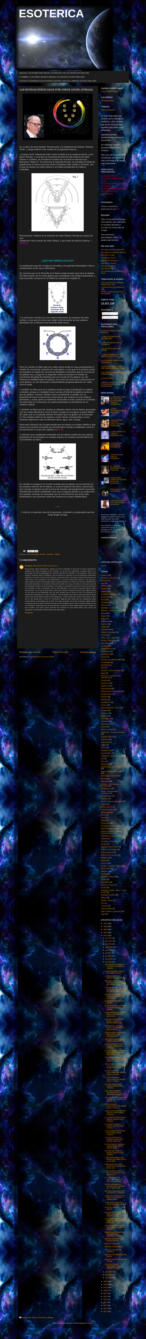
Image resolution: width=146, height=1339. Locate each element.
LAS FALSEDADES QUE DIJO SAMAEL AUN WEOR (117, 502)
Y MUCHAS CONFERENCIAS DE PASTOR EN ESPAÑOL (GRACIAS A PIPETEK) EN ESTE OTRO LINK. (58, 81)
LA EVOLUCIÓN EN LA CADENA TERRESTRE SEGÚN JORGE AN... (114, 1139)
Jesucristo (104, 739)
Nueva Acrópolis (33, 554)
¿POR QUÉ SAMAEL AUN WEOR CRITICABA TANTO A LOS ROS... (115, 1159)
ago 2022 (109, 950)
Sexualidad (105, 882)
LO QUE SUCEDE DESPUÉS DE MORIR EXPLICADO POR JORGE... (115, 1052)
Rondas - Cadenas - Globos (50, 554)
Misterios (104, 799)
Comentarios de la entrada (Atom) (42, 657)
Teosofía (104, 906)
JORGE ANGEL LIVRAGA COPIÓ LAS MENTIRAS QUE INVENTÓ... (114, 1027)
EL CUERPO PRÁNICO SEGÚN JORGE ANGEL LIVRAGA (114, 1126)
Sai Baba (104, 874)
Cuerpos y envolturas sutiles (111, 659)
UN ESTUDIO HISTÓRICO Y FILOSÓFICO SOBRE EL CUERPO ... (115, 966)
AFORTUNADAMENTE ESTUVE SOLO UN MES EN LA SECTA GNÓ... (114, 1186)
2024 (105, 929)
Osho (103, 818)
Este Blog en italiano (108, 266)
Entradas (107, 313)
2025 (105, 926)
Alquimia (104, 580)
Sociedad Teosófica (108, 895)
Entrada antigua (88, 652)
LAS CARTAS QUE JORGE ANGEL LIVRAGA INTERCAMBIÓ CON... (114, 1021)
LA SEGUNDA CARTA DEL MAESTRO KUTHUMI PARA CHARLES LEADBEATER (118, 400)
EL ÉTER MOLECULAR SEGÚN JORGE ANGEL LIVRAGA (114, 1086)
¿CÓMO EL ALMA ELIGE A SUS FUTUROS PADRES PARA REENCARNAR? (112, 384)
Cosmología (105, 651)
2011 (105, 1311)
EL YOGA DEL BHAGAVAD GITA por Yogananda (118, 468)
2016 (105, 1296)
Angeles (104, 589)
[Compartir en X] (33, 551)
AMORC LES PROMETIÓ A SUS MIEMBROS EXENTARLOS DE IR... (114, 1234)
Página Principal (60, 652)
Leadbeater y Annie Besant (110, 756)
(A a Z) (103, 566)
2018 (105, 1290)
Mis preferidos (106, 796)
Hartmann (104, 713)
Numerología (105, 812)
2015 (105, 1299)
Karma (103, 748)
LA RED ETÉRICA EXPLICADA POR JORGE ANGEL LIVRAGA (115, 1072)
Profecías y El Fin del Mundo (111, 836)
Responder (29, 613)
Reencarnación (106, 852)
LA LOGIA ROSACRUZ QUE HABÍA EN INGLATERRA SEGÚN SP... (115, 996)
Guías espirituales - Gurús (110, 708)
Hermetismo (105, 719)
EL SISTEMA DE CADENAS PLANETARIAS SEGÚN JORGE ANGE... (115, 1146)
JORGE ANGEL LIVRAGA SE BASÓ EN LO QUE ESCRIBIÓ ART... (115, 1034)
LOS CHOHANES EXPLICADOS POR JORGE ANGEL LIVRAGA (115, 1106)
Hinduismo (105, 721)
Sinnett (103, 888)
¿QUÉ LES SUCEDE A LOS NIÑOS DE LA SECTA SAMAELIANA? (115, 1197)
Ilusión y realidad (107, 729)
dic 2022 (108, 938)
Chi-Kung (104, 635)
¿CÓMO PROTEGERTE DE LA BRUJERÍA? (118, 410)
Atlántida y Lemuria (108, 608)
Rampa (103, 844)
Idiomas (104, 727)
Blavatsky (104, 621)
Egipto (103, 673)
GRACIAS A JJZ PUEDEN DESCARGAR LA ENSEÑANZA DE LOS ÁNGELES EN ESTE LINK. (54, 73)
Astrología (104, 602)
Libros (103, 761)
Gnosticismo (105, 702)
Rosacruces (105, 868)
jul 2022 (108, 953)
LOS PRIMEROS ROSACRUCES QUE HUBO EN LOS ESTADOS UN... (115, 989)
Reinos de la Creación (109, 855)
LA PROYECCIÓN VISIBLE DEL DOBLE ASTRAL (114, 972)
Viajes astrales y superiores (111, 911)
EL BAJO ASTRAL (107, 378)
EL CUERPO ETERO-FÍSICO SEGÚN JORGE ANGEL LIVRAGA (115, 1119)
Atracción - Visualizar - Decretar (112, 610)
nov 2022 (108, 941)
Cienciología (105, 643)
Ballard (103, 616)
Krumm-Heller (106, 753)
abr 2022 (108, 962)
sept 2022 (109, 947)
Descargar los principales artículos (113, 252)
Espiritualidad (106, 688)
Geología (104, 699)
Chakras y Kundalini (108, 632)
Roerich (104, 863)
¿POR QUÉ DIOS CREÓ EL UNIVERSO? (116, 456)
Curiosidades (105, 662)
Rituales (104, 860)
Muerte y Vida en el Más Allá (111, 801)
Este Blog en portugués (109, 260)
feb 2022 (108, 1275)
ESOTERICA (51, 13)
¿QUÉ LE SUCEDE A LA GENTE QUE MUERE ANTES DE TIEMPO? (113, 367)
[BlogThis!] (30, 551)
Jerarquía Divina (107, 737)
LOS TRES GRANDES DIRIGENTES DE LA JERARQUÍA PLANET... (114, 1092)
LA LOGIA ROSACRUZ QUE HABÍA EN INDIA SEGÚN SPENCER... (115, 1220)
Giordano (28, 566)
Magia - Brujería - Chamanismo (112, 771)
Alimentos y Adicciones (109, 578)
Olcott (103, 815)
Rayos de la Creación (108, 849)
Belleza (103, 619)
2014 (105, 1302)
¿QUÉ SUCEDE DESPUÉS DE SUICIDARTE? (116, 445)
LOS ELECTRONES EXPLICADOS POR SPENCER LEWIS (112, 1266)
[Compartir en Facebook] (35, 551)
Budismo (104, 624)
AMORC (104, 586)
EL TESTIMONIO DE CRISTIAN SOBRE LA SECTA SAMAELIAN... (113, 1179)
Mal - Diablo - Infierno (109, 776)
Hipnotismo (105, 724)
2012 (105, 1308)
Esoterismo (105, 683)
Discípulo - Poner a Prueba (110, 670)
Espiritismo (105, 686)
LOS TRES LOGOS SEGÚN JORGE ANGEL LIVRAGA (115, 1040)
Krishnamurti (105, 750)
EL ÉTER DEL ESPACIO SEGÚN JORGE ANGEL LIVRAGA (114, 1152)
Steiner (103, 898)
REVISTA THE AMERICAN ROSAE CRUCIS (114, 1240)
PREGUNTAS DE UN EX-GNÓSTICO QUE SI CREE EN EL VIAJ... (115, 1166)
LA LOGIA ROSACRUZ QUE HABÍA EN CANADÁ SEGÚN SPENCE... (115, 1214)
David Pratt (105, 665)
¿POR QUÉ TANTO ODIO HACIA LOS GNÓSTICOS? (115, 1203)
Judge (103, 745)
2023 (105, 932)
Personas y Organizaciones (111, 826)
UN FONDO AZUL (107, 101)
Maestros (104, 764)
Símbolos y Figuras (108, 885)
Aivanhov (104, 575)
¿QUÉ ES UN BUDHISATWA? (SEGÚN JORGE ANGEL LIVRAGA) (115, 1112)
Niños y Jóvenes (107, 807)
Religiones (104, 858)
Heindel (103, 716)
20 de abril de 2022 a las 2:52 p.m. (45, 566)
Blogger (90, 1323)
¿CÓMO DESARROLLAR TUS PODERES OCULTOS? (112, 355)
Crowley (104, 657)
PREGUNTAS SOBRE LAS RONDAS (118, 490)
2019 (105, 1287)
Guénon (104, 705)
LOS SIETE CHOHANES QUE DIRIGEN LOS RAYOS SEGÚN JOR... (115, 1099)
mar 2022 (109, 1272)
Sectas (103, 879)
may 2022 (109, 959)
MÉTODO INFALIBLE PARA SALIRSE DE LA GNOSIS (115, 1192)
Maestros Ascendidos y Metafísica (113, 767)
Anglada (104, 591)
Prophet (104, 838)
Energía (104, 680)
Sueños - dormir (107, 900)
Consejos (104, 646)
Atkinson (104, 605)
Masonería (105, 781)
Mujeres (104, 804)
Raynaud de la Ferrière (109, 847)
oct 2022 (108, 944)
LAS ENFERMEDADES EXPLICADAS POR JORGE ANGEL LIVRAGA (115, 1059)
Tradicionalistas (106, 908)
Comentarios (108, 317)
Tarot (103, 903)
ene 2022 (109, 1278)
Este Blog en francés (108, 258)
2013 (105, 1305)
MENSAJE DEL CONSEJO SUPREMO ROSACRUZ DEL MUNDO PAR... (114, 982)
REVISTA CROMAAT (112, 1244)
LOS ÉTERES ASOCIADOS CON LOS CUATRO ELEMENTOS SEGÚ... (114, 1066)
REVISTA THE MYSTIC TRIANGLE (113, 1251)
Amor (103, 583)
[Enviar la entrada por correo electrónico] (24, 551)
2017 (105, 1293)
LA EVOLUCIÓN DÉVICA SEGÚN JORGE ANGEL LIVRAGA (114, 1046)
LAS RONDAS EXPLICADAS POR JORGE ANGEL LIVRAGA (115, 1132)
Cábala (103, 627)
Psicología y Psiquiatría (109, 841)
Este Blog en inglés (108, 255)
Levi (102, 758)
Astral (103, 599)
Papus (103, 820)
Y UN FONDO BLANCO (109, 91)
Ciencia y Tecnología (108, 640)
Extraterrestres (106, 694)
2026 (105, 923)
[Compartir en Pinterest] (37, 551)
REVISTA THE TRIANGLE (114, 1247)
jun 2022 (108, 956)
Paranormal (105, 823)
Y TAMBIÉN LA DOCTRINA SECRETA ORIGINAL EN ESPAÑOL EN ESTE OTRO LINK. (52, 77)
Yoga (103, 914)
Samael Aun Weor (107, 877)
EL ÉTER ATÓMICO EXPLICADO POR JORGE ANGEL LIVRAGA (115, 1079)
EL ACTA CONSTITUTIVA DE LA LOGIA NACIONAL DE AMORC (115, 1007)
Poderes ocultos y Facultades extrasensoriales (111, 832)
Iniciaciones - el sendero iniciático (113, 732)
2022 (105, 935)
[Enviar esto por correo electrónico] (28, 551)
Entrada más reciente (29, 652)
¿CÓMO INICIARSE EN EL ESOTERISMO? (110, 337)
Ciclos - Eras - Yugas (108, 638)
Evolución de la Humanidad (111, 691)
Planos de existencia (108, 828)
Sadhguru (104, 871)
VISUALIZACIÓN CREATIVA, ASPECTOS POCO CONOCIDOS (117, 423)
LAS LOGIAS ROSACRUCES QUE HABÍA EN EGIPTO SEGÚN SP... (115, 1227)
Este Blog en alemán (108, 263)
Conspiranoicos (106, 649)
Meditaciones (106, 789)
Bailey (103, 613)
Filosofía (104, 697)
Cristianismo (105, 654)
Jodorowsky (105, 742)
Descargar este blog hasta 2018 (112, 249)
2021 (105, 1281)
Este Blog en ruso (107, 268)
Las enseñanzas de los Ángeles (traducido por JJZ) (112, 283)
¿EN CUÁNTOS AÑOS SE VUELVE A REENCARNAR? (113, 373)
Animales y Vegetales (108, 594)
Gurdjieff (104, 710)
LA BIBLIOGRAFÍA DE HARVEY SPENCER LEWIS (115, 977)
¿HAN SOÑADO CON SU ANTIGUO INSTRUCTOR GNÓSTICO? (115, 1172)
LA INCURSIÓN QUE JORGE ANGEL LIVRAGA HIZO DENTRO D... (115, 1014)
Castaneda (105, 629)
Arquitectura (105, 597)
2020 (105, 1284)
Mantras (104, 778)
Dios (102, 668)
